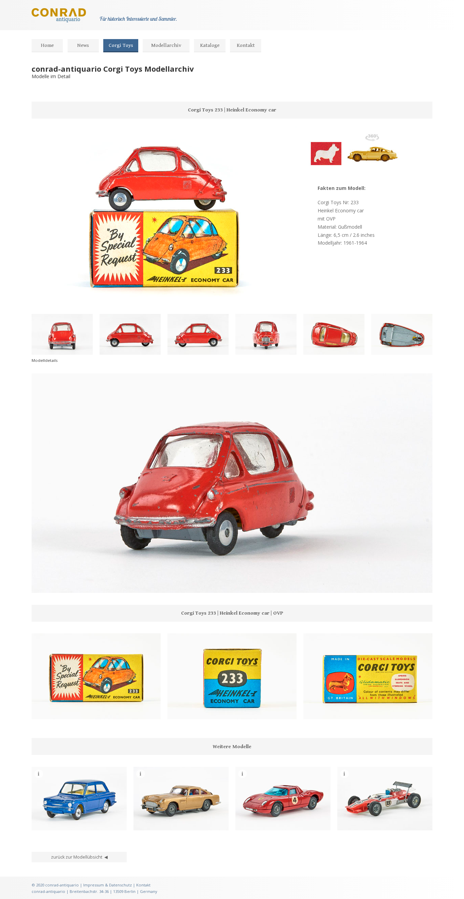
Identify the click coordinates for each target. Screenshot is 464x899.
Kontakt (246, 45)
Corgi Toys (121, 45)
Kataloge (209, 45)
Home (47, 45)
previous (40, 584)
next (62, 584)
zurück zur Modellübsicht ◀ (79, 857)
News (83, 45)
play (51, 584)
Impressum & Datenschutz (107, 884)
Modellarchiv (166, 45)
